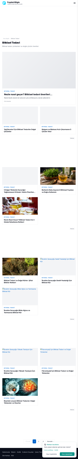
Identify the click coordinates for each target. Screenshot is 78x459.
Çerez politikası (48, 450)
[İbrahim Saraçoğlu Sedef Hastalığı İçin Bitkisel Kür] (58, 266)
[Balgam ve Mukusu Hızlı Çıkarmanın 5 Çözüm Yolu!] (58, 115)
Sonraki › (50, 441)
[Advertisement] (39, 21)
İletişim (13, 452)
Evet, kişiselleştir (67, 454)
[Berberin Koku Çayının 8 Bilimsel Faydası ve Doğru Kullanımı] (58, 176)
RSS (12, 455)
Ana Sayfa (6, 38)
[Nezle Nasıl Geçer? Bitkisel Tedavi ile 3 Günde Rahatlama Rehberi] (20, 206)
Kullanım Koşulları (28, 452)
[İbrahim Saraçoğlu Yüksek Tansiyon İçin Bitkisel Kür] (20, 357)
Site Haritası (6, 455)
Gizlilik (19, 452)
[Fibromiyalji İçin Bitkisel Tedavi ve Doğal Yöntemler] (58, 357)
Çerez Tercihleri (40, 452)
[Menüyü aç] (74, 3)
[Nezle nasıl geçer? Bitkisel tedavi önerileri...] (39, 70)
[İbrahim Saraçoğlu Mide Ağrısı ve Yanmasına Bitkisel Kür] (20, 296)
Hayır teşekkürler (51, 454)
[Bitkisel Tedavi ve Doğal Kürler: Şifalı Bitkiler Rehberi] (20, 266)
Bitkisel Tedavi (9, 91)
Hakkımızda (6, 452)
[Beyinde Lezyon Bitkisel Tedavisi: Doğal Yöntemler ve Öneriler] (20, 387)
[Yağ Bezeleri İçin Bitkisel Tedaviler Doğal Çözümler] (20, 115)
